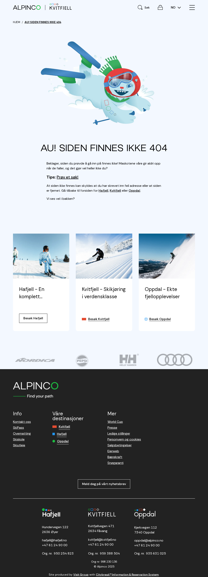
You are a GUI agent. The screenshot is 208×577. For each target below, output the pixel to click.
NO (173, 7)
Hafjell (103, 190)
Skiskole (19, 439)
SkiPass (18, 427)
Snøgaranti (115, 463)
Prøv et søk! (67, 177)
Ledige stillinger (118, 433)
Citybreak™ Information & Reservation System (127, 574)
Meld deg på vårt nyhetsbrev (104, 484)
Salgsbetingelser (119, 445)
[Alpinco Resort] (27, 7)
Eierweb (113, 451)
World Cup (115, 422)
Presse (112, 427)
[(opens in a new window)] (35, 360)
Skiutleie (19, 445)
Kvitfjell (115, 190)
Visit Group (81, 574)
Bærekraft (114, 457)
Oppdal (134, 190)
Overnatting (22, 433)
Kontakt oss (22, 422)
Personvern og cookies (124, 439)
